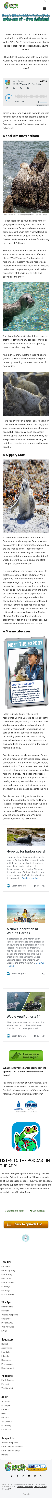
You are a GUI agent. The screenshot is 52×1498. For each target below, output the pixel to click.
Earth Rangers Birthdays (12, 1447)
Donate (4, 1455)
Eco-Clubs (6, 1352)
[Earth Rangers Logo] (11, 5)
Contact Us (6, 1429)
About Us (5, 1401)
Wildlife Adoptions (9, 1315)
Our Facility (6, 1425)
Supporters (6, 1421)
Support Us (8, 1438)
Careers (5, 1409)
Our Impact (6, 1405)
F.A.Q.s (4, 1331)
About (4, 1397)
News (3, 1413)
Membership (7, 1307)
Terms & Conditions (25, 1487)
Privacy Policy (40, 1487)
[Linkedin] (12, 1476)
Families (6, 1262)
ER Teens (5, 1266)
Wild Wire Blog (7, 1327)
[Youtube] (29, 1476)
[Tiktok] (23, 1476)
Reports (5, 1417)
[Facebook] (17, 1476)
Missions (5, 1311)
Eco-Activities (7, 1282)
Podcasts (7, 1376)
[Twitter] (40, 1476)
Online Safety (7, 1294)
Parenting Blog (8, 1270)
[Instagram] (35, 1476)
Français (26, 1494)
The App (6, 1302)
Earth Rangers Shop (10, 1451)
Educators (7, 1339)
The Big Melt (7, 1388)
